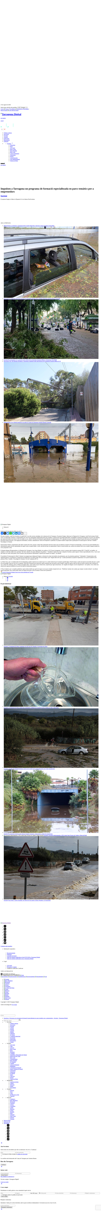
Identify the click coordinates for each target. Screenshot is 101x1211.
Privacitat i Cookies (12, 967)
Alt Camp (12, 148)
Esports (12, 1029)
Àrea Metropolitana (15, 159)
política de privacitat (22, 1154)
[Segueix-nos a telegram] (5, 935)
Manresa (12, 1109)
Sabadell (12, 1114)
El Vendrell (13, 1062)
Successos (6, 134)
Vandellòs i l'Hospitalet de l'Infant (18, 1055)
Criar (11, 1093)
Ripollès (12, 1112)
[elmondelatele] (39, 976)
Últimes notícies (8, 133)
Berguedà (12, 1102)
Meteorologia (7, 225)
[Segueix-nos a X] (5, 929)
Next (11, 1092)
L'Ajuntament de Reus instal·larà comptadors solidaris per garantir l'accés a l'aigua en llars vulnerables (33, 707)
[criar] (45, 976)
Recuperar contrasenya (6, 1207)
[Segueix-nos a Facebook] (5, 927)
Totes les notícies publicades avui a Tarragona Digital (20, 958)
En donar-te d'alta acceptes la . (15, 1154)
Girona (12, 1104)
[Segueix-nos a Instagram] (5, 932)
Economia (12, 1037)
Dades (11, 1086)
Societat (6, 135)
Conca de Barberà (14, 153)
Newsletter (6, 1123)
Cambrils (12, 1053)
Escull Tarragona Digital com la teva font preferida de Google (17, 572)
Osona (11, 1110)
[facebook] (7, 577)
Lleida (11, 1107)
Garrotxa (12, 1103)
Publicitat (9, 954)
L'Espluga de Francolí (15, 1067)
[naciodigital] (4, 976)
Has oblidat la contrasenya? (7, 1176)
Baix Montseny (14, 1100)
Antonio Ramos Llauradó (53, 298)
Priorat (11, 156)
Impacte (12, 1090)
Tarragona (12, 145)
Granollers (12, 1106)
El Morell (12, 1073)
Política (12, 1032)
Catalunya (12, 1099)
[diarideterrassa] (21, 976)
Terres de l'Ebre (14, 160)
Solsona (12, 1117)
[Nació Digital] (3, 163)
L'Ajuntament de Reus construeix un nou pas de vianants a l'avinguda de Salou (27, 646)
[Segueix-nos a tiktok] (5, 940)
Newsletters (12, 109)
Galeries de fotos (14, 1082)
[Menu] (3, 130)
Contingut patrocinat (15, 1036)
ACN (59, 361)
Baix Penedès (13, 150)
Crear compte (4, 1196)
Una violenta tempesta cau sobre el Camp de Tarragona (24, 422)
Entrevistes (6, 138)
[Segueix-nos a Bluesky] (5, 943)
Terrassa (12, 1119)
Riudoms (12, 1052)
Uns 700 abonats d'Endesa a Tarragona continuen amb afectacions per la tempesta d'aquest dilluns (33, 361)
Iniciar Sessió (7, 1120)
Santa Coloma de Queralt (16, 1069)
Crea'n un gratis (4, 1182)
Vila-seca (12, 1076)
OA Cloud (14, 1004)
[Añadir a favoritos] (25, 533)
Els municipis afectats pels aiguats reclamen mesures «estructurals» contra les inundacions (30, 834)
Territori (10, 143)
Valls (11, 1046)
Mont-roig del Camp (15, 1056)
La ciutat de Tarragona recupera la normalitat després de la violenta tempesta (28, 298)
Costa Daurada (14, 158)
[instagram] (7, 580)
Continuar (3, 1164)
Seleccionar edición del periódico (9, 107)
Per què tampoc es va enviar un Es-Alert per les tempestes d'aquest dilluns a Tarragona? (30, 360)
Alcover (12, 1047)
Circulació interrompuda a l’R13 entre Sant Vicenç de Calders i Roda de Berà (67, 835)
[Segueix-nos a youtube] (5, 938)
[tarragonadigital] (30, 976)
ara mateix (3, 165)
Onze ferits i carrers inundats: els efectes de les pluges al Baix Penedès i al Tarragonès (29, 900)
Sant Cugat (13, 1116)
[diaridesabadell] (12, 976)
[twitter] (7, 579)
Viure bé (12, 1096)
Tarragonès (13, 155)
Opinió (12, 1042)
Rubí (11, 1113)
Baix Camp (13, 149)
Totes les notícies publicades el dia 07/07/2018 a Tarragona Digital (23, 957)
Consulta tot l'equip (12, 956)
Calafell (12, 1063)
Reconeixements (11, 953)
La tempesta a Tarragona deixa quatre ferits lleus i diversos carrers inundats (29, 225)
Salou (11, 1074)
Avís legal (9, 965)
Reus (11, 146)
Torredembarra (13, 1059)
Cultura (12, 1027)
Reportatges (7, 140)
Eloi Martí (54, 360)
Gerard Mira (51, 225)
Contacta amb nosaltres (6, 946)
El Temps (12, 1035)
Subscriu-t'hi (7, 1122)
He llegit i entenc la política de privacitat (12, 1195)
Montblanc (12, 1066)
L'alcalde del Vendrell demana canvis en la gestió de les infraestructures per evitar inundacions (31, 768)
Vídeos (12, 1083)
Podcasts (12, 1084)
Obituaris (6, 141)
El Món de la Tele (14, 1094)
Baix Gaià (12, 152)
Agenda (6, 137)
